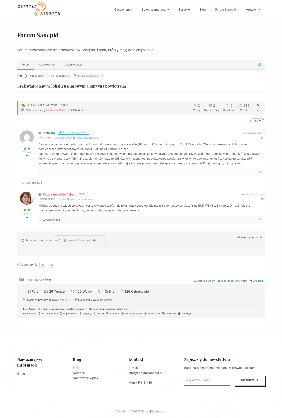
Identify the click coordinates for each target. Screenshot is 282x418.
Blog (203, 9)
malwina (49, 133)
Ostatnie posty (73, 64)
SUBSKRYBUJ (249, 380)
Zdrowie (184, 9)
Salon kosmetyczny (155, 9)
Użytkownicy (47, 64)
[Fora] (20, 75)
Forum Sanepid (225, 9)
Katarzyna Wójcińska (58, 110)
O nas (21, 373)
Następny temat (249, 237)
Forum (25, 64)
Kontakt (251, 9)
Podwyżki (106, 299)
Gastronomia (123, 9)
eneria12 (65, 299)
